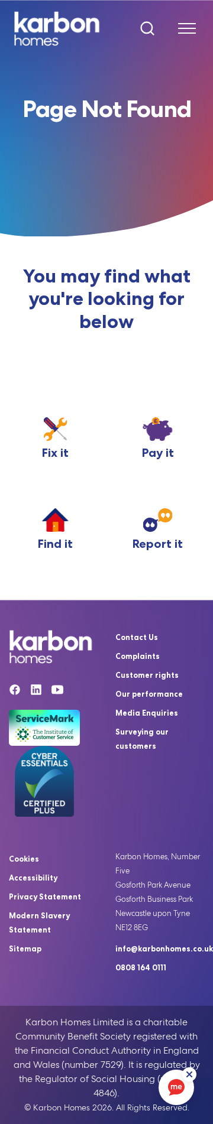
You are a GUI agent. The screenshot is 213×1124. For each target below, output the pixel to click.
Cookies (24, 858)
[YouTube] (57, 691)
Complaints (137, 656)
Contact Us (136, 637)
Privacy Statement (45, 896)
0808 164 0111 (140, 967)
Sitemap (25, 948)
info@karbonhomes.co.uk (164, 948)
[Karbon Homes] (59, 28)
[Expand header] (182, 28)
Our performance (149, 694)
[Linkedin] (36, 691)
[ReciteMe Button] (189, 1074)
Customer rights (147, 675)
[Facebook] (15, 691)
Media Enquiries (146, 712)
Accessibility (33, 877)
